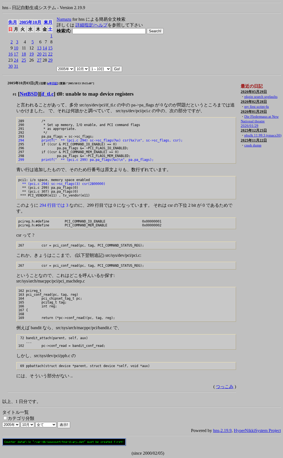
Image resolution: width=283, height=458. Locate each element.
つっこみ (225, 386)
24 (16, 60)
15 (50, 48)
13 (39, 48)
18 (24, 54)
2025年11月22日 (254, 140)
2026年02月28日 (254, 102)
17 (16, 54)
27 (39, 60)
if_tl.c (47, 94)
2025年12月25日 (254, 130)
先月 (12, 22)
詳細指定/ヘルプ (91, 25)
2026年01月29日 (254, 111)
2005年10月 (30, 22)
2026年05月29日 (254, 92)
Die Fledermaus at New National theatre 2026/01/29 (260, 121)
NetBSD (29, 94)
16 (10, 54)
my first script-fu (256, 106)
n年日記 (52, 83)
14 (45, 48)
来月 (48, 22)
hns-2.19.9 (222, 430)
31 (16, 66)
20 (39, 54)
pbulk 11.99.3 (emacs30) (262, 135)
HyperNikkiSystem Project (257, 430)
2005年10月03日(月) (23, 83)
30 (10, 66)
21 (45, 54)
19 (31, 54)
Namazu (64, 19)
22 (50, 54)
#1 (15, 94)
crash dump (252, 145)
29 (50, 60)
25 (24, 60)
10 (16, 48)
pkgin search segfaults (260, 97)
